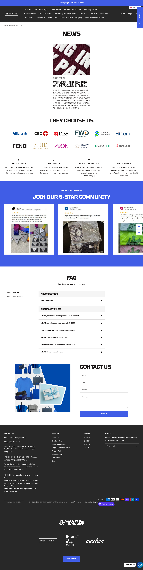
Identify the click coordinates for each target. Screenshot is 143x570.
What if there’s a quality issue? (52, 352)
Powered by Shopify (91, 502)
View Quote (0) (140, 17)
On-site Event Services (72, 10)
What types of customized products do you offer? (60, 316)
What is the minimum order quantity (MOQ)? (58, 323)
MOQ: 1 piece (52, 18)
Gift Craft (93, 14)
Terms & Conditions (59, 444)
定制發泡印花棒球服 (59, 78)
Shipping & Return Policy (61, 448)
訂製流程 (87, 438)
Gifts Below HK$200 (41, 10)
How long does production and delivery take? (58, 330)
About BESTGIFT (13, 292)
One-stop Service (90, 10)
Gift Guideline (57, 441)
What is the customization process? (55, 337)
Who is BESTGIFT (47, 301)
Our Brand (71, 559)
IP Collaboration (30, 14)
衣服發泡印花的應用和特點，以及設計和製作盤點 (70, 84)
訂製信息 (87, 441)
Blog (53, 461)
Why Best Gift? (57, 454)
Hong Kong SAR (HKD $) (13, 502)
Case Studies (28, 18)
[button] (135, 7)
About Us (55, 438)
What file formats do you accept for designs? (58, 345)
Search (122, 14)
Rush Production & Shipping (71, 18)
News (11, 26)
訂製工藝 (87, 444)
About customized (15, 296)
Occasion (83, 14)
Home (6, 26)
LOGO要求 (87, 448)
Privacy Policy (57, 451)
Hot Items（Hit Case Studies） (65, 14)
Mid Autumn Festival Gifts (94, 18)
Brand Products (45, 14)
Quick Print (104, 14)
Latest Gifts (56, 10)
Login (130, 14)
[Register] (136, 446)
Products (27, 10)
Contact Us (41, 18)
